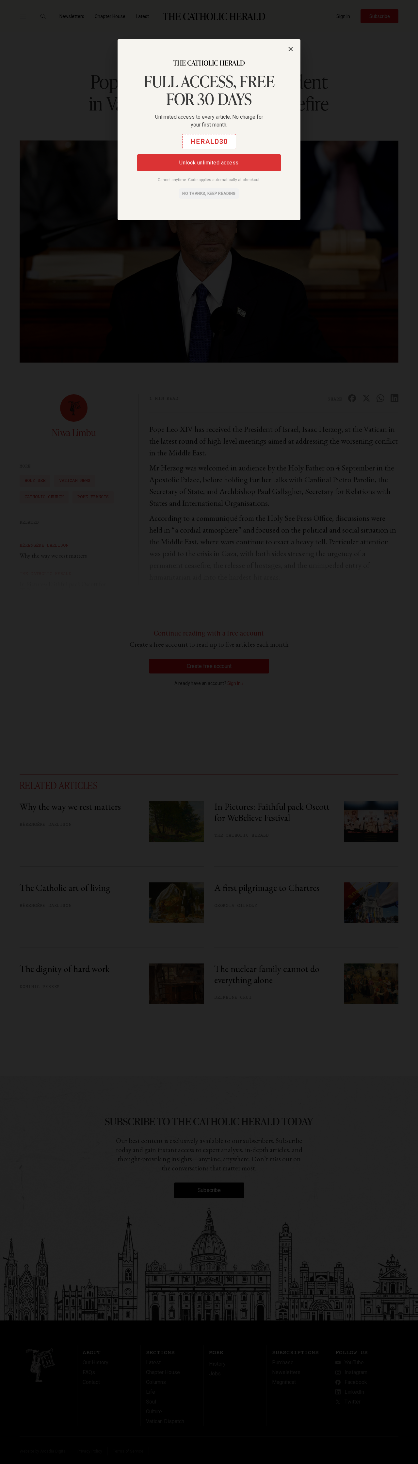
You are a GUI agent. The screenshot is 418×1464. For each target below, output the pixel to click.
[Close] (290, 49)
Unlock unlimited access (209, 163)
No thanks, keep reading (209, 193)
